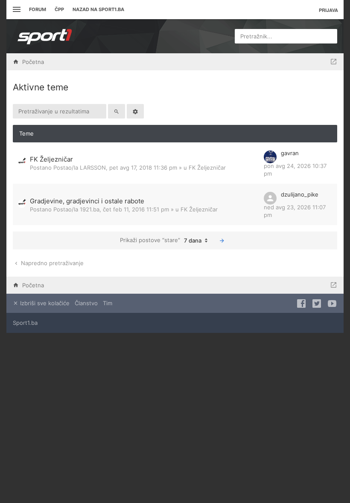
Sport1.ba (25, 322)
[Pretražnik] (116, 111)
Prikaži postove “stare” (160, 240)
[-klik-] (221, 240)
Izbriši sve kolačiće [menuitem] (44, 303)
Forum (37, 9)
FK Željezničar (51, 159)
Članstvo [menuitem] (86, 303)
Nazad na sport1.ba (98, 9)
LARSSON (93, 167)
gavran (290, 153)
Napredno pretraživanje (51, 263)
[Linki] (15, 9)
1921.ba (89, 209)
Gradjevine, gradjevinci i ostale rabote (87, 201)
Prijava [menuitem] (328, 10)
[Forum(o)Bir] (334, 61)
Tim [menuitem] (107, 303)
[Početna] (45, 36)
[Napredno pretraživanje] (135, 111)
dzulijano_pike (299, 194)
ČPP (59, 9)
